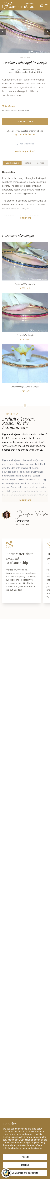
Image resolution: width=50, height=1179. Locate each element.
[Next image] (47, 32)
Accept (25, 1157)
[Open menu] (46, 5)
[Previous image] (3, 32)
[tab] (12, 163)
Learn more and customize (25, 1173)
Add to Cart (25, 121)
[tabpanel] (25, 197)
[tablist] (25, 163)
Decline (25, 1165)
